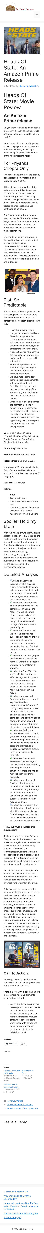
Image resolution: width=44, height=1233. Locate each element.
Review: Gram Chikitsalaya (20, 1104)
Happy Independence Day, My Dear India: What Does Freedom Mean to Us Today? (21, 1206)
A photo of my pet (12, 1217)
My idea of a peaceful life (16, 1192)
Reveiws (11, 1101)
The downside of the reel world (22, 1108)
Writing (19, 1101)
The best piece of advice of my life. (21, 1213)
